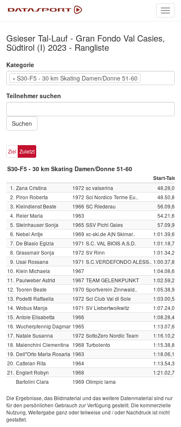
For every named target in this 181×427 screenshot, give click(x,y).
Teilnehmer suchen (33, 95)
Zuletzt (27, 151)
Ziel (12, 151)
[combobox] (90, 78)
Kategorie (20, 64)
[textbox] (155, 78)
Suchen (22, 123)
